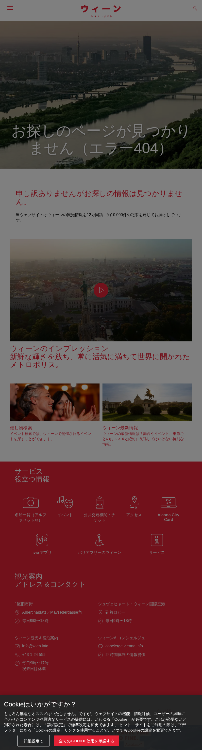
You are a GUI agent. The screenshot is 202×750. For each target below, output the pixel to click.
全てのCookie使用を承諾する (87, 740)
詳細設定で (34, 740)
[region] (101, 722)
